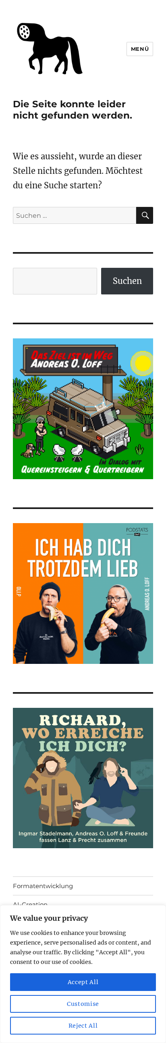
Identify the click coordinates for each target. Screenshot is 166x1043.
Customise (83, 1004)
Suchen (127, 281)
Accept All (83, 982)
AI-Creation (30, 904)
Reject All (83, 1025)
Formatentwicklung (43, 886)
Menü (140, 49)
